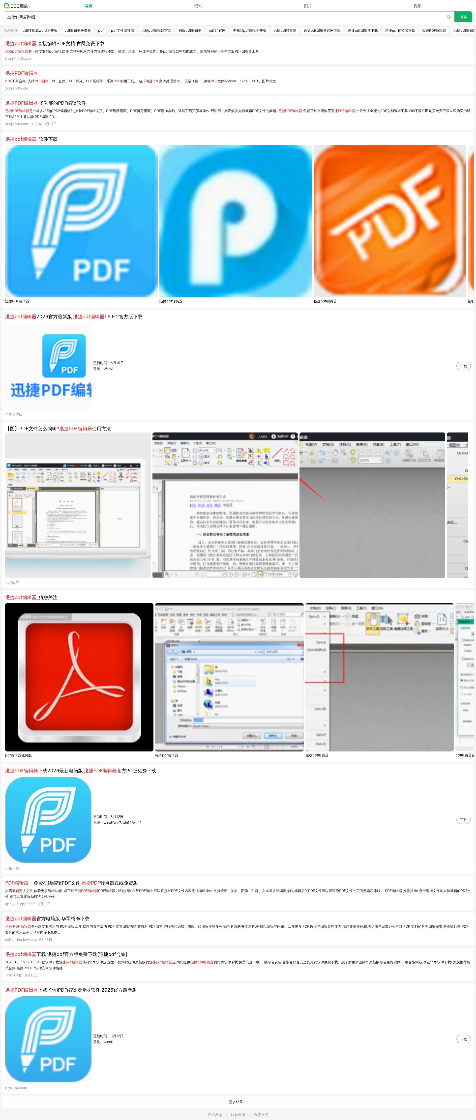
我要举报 (261, 1115)
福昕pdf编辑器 (190, 30)
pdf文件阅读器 (122, 30)
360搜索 (17, 5)
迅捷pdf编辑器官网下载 (322, 30)
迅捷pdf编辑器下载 (363, 30)
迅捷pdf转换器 (285, 30)
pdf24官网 (217, 30)
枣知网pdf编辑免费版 (249, 30)
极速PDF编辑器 (434, 30)
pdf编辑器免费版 (77, 30)
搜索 (463, 17)
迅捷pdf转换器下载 (400, 30)
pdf (101, 30)
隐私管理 (238, 1115)
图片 (308, 5)
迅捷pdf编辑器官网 (156, 30)
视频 (417, 5)
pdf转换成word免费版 (40, 30)
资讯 (198, 5)
